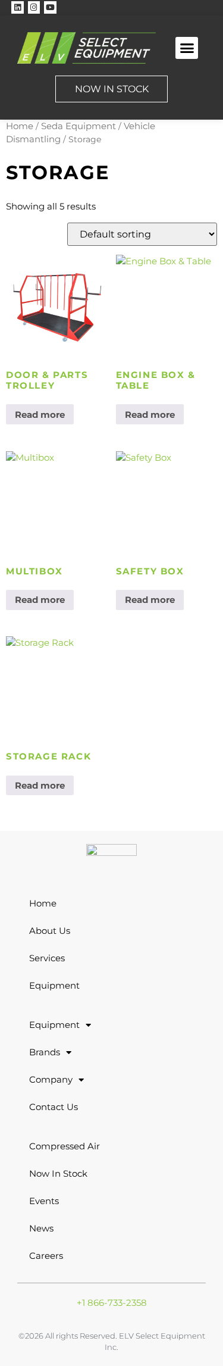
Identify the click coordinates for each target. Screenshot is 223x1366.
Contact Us (53, 1106)
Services (47, 958)
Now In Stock (58, 1173)
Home (19, 126)
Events (44, 1200)
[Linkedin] (17, 7)
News (41, 1228)
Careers (46, 1255)
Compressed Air (64, 1146)
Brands (44, 1052)
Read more (40, 414)
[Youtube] (50, 7)
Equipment (54, 985)
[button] (186, 48)
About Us (49, 930)
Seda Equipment (78, 126)
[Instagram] (34, 7)
